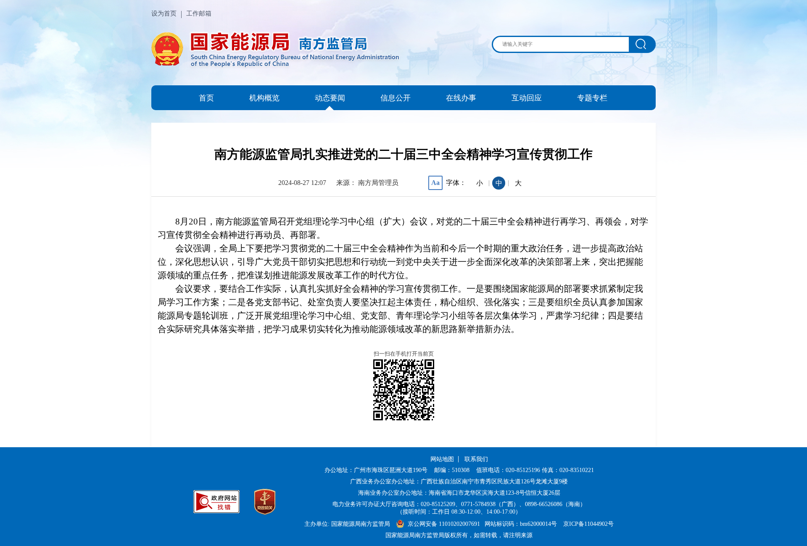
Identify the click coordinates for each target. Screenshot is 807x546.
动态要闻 (330, 98)
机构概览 (264, 98)
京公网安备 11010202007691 (445, 524)
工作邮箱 (198, 13)
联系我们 (476, 459)
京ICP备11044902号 (588, 524)
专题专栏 (592, 98)
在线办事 (461, 98)
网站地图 (442, 459)
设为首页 (164, 13)
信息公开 (395, 98)
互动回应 (527, 98)
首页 (206, 98)
